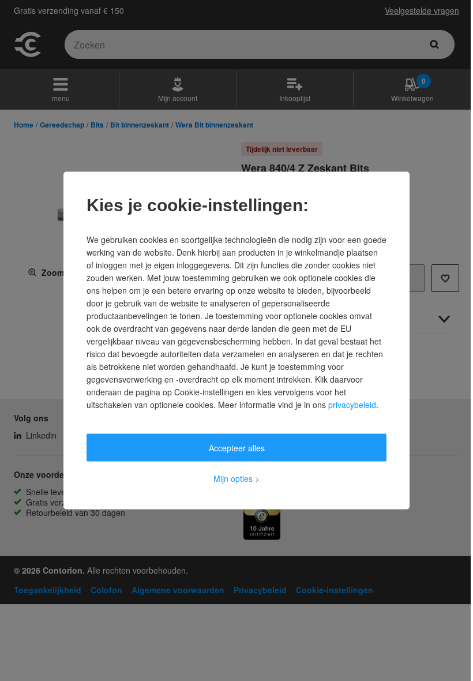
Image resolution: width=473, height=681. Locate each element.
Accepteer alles (237, 448)
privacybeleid (352, 404)
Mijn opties (236, 478)
